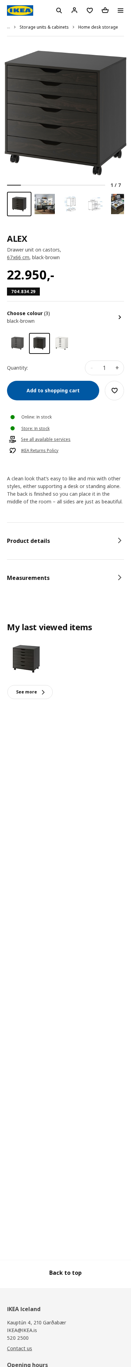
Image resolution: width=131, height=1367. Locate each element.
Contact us (19, 1348)
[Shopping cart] (105, 10)
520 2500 (18, 1338)
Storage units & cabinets (44, 27)
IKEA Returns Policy (39, 450)
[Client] (74, 10)
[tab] (65, 540)
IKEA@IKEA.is (22, 1330)
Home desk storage (98, 27)
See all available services (46, 439)
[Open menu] (121, 10)
